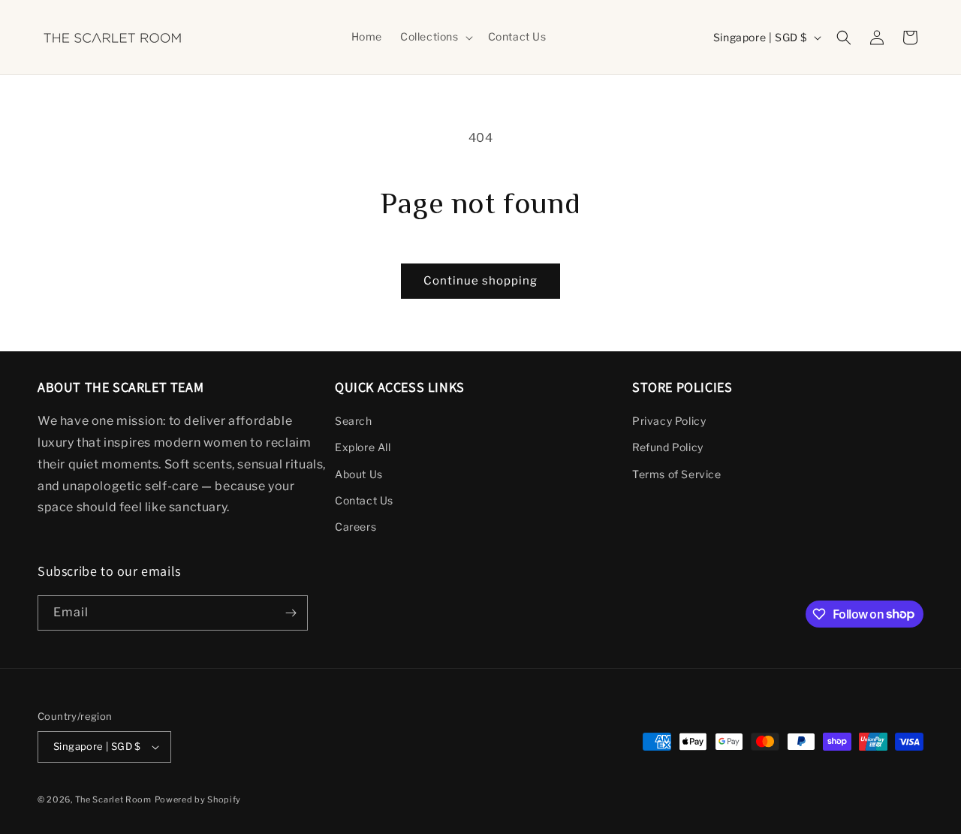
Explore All (363, 447)
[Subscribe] (290, 613)
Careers (355, 526)
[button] (435, 37)
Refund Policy (667, 447)
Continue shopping (480, 281)
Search (353, 420)
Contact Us (364, 500)
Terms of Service (677, 474)
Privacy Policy (669, 420)
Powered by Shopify (198, 799)
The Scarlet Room (113, 799)
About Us (359, 474)
